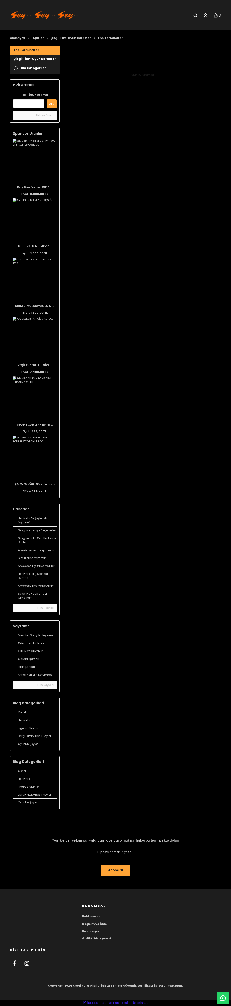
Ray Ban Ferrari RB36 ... (34, 187)
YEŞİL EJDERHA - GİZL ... (35, 365)
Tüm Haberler (45, 608)
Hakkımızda (91, 916)
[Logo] (44, 15)
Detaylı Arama (44, 115)
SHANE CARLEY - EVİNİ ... (35, 424)
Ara (51, 104)
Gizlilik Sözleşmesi (96, 938)
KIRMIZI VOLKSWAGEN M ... (34, 306)
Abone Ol (115, 870)
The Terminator (110, 38)
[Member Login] (205, 15)
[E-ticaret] (115, 1003)
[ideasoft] (92, 1003)
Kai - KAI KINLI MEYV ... (34, 246)
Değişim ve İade (94, 924)
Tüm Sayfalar (45, 685)
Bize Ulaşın (90, 931)
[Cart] (217, 15)
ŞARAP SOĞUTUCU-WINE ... (35, 484)
